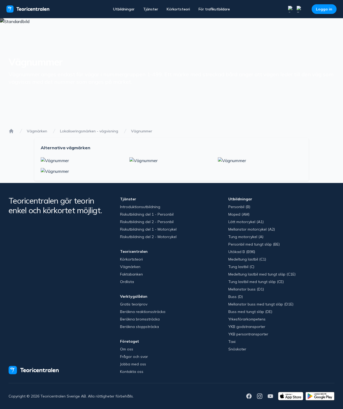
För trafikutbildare (214, 9)
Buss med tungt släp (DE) (250, 311)
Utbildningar (124, 9)
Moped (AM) (238, 214)
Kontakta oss (131, 371)
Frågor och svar (134, 356)
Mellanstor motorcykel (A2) (251, 229)
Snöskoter (237, 349)
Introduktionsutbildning (140, 206)
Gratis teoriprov (133, 304)
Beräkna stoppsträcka (139, 326)
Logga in (324, 9)
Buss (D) (235, 296)
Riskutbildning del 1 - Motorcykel (148, 229)
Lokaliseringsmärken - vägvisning (89, 131)
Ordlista (127, 281)
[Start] (11, 131)
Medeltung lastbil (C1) (247, 259)
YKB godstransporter (246, 326)
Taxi (232, 341)
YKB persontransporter (248, 334)
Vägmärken (37, 131)
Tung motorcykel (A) (245, 236)
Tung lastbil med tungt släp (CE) (256, 281)
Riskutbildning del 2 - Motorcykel (148, 236)
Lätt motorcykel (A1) (246, 221)
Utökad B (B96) (241, 251)
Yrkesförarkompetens (247, 319)
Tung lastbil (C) (241, 266)
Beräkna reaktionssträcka (142, 311)
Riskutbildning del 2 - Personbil (147, 221)
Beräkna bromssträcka (140, 319)
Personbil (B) (239, 206)
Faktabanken (131, 274)
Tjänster (150, 9)
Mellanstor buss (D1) (246, 289)
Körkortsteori (178, 9)
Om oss (126, 349)
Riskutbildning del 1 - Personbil (147, 214)
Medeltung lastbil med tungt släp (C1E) (262, 274)
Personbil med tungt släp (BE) (254, 244)
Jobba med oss (133, 364)
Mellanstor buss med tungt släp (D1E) (260, 304)
